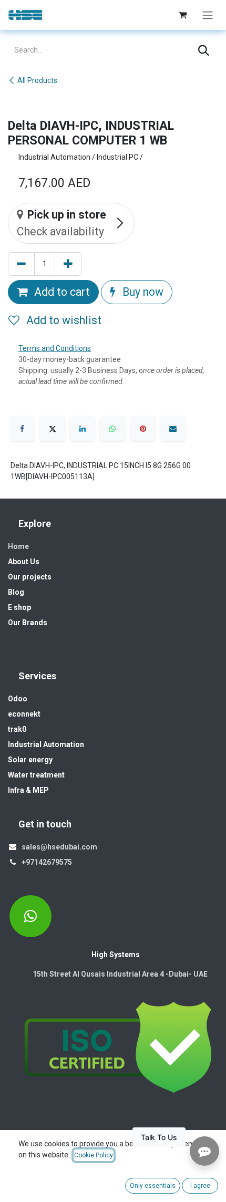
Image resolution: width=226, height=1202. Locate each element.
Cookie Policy (93, 1155)
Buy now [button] (141, 291)
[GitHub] (30, 916)
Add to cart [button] (61, 291)
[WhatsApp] (112, 428)
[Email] (173, 428)
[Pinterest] (143, 428)
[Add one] (68, 264)
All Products (37, 80)
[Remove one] (21, 264)
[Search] (203, 50)
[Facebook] (22, 428)
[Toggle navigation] (207, 15)
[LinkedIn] (82, 428)
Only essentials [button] (153, 1185)
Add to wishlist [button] (62, 320)
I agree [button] (200, 1185)
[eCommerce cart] (182, 14)
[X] (52, 428)
